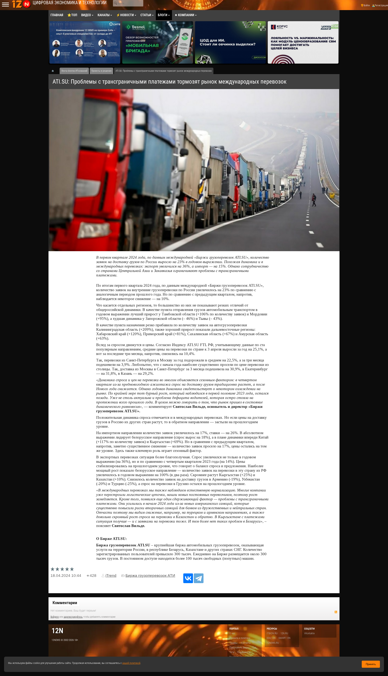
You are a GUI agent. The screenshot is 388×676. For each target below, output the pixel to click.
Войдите (55, 616)
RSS (335, 612)
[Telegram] (198, 578)
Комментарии (65, 602)
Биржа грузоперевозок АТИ (150, 575)
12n (57, 630)
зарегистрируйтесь (73, 616)
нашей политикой (131, 662)
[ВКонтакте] (188, 578)
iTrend (110, 575)
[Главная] (54, 71)
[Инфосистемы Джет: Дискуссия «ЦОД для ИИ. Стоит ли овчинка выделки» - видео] (157, 42)
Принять (371, 664)
